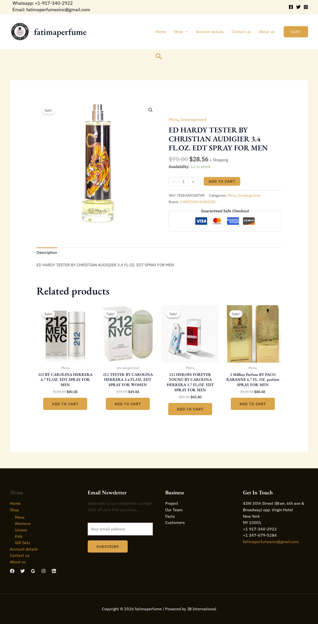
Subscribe (107, 546)
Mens (173, 119)
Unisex (21, 529)
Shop (178, 31)
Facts (170, 516)
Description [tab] (47, 252)
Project (171, 503)
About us (267, 31)
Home (160, 31)
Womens (23, 523)
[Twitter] (298, 7)
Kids (19, 536)
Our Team (174, 509)
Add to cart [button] (65, 403)
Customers (175, 522)
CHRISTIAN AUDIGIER (197, 201)
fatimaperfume (60, 31)
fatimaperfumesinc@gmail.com (271, 541)
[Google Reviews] (33, 571)
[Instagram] (306, 7)
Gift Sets (22, 542)
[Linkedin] (54, 571)
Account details (210, 31)
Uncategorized (193, 119)
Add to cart (222, 181)
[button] (185, 31)
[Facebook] (291, 7)
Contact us (241, 31)
